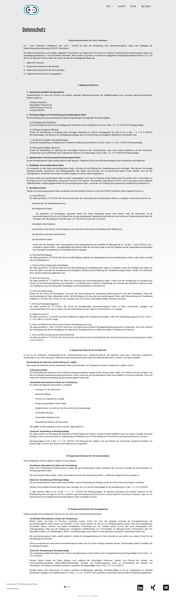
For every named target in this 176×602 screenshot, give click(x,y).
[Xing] (153, 587)
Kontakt (133, 6)
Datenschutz (12, 588)
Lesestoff (121, 6)
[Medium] (166, 587)
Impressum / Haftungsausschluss (22, 584)
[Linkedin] (140, 587)
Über (108, 6)
